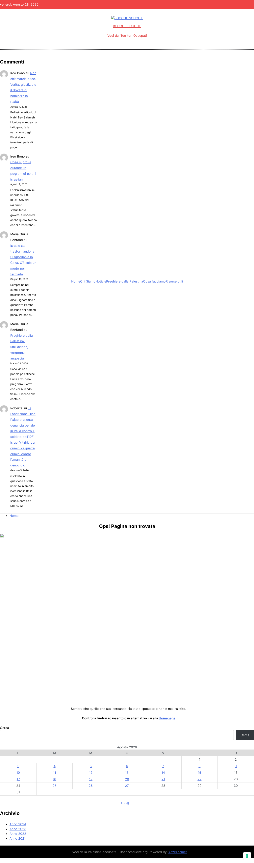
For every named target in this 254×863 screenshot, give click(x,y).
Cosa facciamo (154, 281)
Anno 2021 (18, 838)
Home (75, 281)
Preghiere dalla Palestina (124, 281)
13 (127, 773)
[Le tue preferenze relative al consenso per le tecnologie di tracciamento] (247, 856)
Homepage (167, 718)
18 (54, 779)
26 (91, 786)
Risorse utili (174, 281)
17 (18, 779)
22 (199, 779)
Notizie (100, 281)
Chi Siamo (87, 281)
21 (163, 779)
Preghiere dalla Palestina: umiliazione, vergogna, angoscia (21, 346)
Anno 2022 (18, 834)
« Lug (125, 803)
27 (127, 786)
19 (90, 779)
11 (54, 773)
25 (55, 786)
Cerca (4, 728)
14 (163, 773)
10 (18, 773)
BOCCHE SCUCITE (127, 26)
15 (199, 773)
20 (127, 779)
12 (90, 773)
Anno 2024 (18, 824)
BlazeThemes (177, 852)
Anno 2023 (18, 829)
